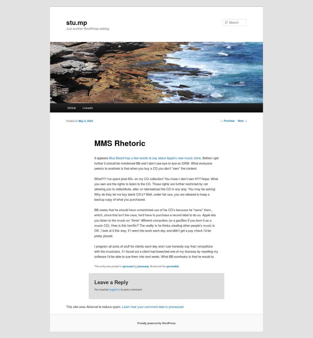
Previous (228, 121)
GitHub (71, 108)
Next (242, 121)
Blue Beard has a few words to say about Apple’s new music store (155, 158)
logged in (114, 289)
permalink (173, 266)
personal (128, 266)
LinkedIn (88, 108)
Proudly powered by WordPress (156, 323)
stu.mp (76, 22)
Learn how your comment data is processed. (153, 306)
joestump (143, 266)
